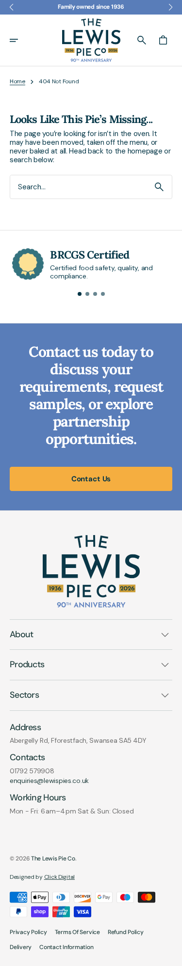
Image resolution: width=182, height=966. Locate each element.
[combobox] (78, 186)
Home (17, 81)
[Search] (159, 187)
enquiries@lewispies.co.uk (49, 781)
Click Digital (59, 877)
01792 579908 (32, 771)
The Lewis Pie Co (53, 858)
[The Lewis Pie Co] (91, 40)
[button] (20, 40)
